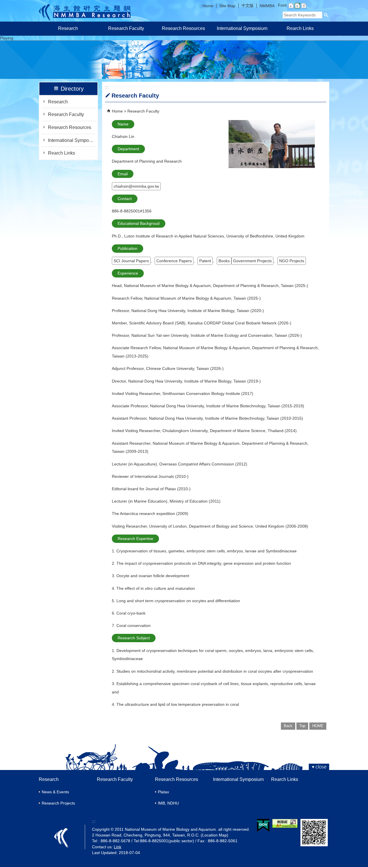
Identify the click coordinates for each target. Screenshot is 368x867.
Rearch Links (300, 28)
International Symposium (242, 28)
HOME (317, 726)
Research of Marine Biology (85, 11)
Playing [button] (6, 38)
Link (117, 847)
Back (288, 726)
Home (207, 5)
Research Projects (58, 803)
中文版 (247, 5)
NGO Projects (291, 260)
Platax (163, 792)
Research (68, 28)
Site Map (227, 5)
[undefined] (184, 76)
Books (224, 260)
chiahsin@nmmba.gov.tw (136, 186)
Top (302, 726)
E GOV (263, 825)
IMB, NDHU (168, 803)
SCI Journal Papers (131, 260)
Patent (205, 260)
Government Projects (252, 260)
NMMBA (267, 5)
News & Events (55, 792)
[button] (326, 15)
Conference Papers (174, 260)
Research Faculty (126, 28)
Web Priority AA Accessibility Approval (285, 823)
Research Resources (184, 28)
